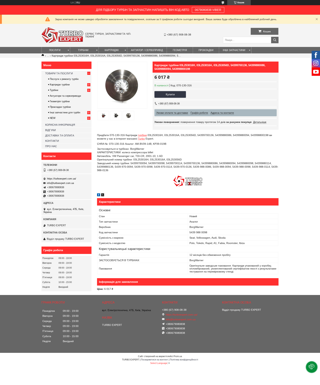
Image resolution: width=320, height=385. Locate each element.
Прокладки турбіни (60, 107)
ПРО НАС (51, 146)
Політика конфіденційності (184, 359)
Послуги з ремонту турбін (64, 79)
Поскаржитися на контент (154, 359)
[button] (311, 367)
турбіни (142, 135)
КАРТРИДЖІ (112, 50)
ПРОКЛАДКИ (206, 50)
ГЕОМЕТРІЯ (180, 50)
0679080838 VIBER (208, 9)
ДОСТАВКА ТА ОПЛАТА (59, 135)
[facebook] (98, 195)
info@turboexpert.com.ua (60, 183)
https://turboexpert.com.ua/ (61, 178)
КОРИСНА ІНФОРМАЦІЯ (60, 124)
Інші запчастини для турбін (65, 112)
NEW (52, 118)
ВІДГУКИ (50, 130)
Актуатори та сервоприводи (65, 95)
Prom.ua (178, 356)
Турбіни (54, 90)
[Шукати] (275, 40)
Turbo (141, 138)
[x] (102, 195)
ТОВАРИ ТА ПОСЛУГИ (59, 73)
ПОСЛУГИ (54, 50)
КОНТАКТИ (52, 140)
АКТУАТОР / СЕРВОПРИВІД (147, 50)
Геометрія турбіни (60, 101)
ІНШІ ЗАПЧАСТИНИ (234, 50)
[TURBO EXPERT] (62, 42)
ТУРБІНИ (83, 50)
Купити (170, 94)
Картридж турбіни (60, 84)
